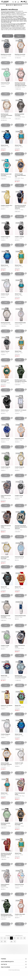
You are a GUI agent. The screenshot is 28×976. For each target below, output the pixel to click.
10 (4, 941)
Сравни (4, 40)
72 (11, 941)
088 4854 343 (10, 5)
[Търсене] (13, 1)
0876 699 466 (19, 5)
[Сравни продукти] (15, 1)
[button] (12, 62)
